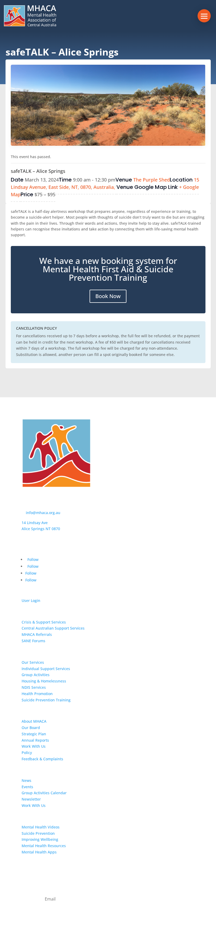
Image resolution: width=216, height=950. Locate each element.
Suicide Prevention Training (46, 699)
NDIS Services (34, 687)
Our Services (33, 662)
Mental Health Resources (44, 845)
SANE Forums (33, 640)
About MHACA (34, 721)
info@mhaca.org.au (43, 512)
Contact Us (34, 865)
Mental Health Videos (41, 827)
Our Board (31, 727)
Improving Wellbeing (40, 839)
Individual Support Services (46, 668)
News (26, 780)
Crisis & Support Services (44, 622)
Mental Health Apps (39, 852)
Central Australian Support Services (53, 628)
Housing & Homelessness (44, 680)
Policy (27, 752)
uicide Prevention (39, 833)
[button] (204, 15)
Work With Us (34, 746)
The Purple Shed (151, 180)
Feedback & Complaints (42, 758)
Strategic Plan (34, 733)
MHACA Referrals (37, 634)
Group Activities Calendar (44, 792)
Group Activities (36, 674)
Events (27, 786)
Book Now (108, 296)
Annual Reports (35, 740)
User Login (31, 600)
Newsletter (31, 799)
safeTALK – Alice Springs (38, 171)
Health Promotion (37, 693)
